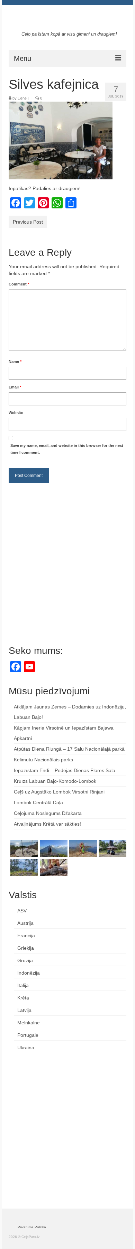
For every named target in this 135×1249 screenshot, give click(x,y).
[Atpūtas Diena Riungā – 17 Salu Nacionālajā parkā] (82, 848)
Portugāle (27, 1035)
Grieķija (25, 948)
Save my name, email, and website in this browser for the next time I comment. (66, 448)
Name (15, 361)
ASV (22, 910)
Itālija (23, 985)
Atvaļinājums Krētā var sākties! (47, 824)
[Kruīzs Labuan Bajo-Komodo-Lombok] (53, 867)
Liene (22, 98)
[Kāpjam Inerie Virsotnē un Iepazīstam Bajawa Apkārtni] (53, 848)
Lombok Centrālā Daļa (38, 802)
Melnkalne (28, 1022)
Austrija (25, 923)
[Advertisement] (67, 559)
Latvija (24, 1010)
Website (16, 413)
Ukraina (25, 1047)
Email (15, 387)
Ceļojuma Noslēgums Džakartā (48, 813)
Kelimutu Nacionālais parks (43, 759)
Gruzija (25, 960)
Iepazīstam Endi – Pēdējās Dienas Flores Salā (64, 770)
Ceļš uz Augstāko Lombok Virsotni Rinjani (59, 792)
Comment (19, 284)
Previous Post (28, 222)
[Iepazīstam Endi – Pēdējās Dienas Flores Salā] (23, 867)
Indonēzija (28, 973)
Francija (26, 935)
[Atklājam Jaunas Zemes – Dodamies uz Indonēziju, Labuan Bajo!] (23, 848)
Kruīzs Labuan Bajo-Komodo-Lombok (55, 781)
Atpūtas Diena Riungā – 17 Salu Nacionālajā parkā (69, 749)
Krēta (23, 998)
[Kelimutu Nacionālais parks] (111, 848)
